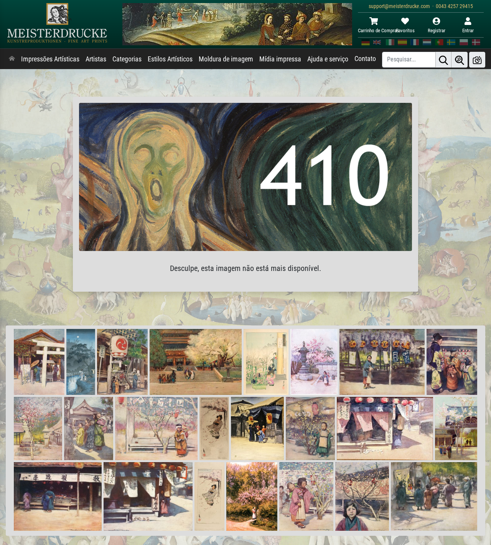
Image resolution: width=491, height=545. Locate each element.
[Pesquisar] (443, 60)
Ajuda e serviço (327, 59)
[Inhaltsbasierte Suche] (459, 60)
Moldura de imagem (226, 59)
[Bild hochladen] (477, 60)
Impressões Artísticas (50, 59)
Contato (365, 59)
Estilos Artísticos (170, 59)
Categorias (127, 59)
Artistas (96, 59)
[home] (12, 59)
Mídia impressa (280, 59)
